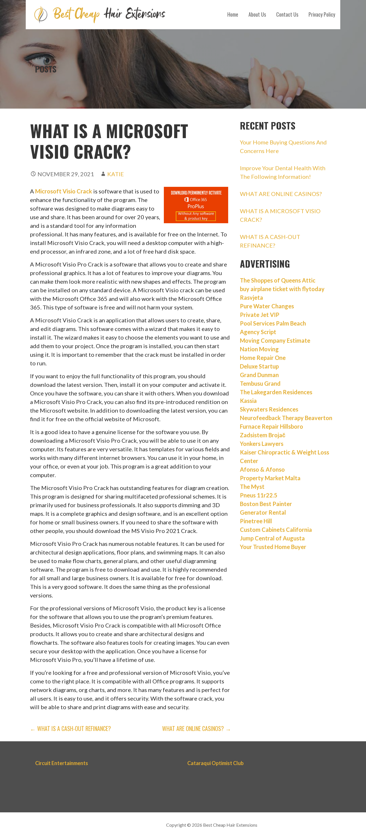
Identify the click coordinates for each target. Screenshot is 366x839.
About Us (257, 14)
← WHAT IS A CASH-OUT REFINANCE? (70, 728)
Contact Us (287, 14)
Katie (115, 173)
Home (232, 14)
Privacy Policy (322, 14)
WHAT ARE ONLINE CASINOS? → (196, 728)
